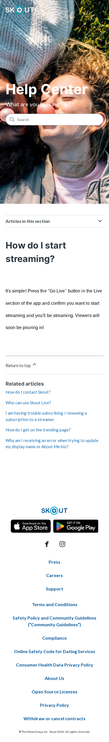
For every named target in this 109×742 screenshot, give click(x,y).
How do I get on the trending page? (38, 429)
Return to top (19, 365)
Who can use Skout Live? (28, 402)
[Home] (20, 10)
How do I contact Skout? (28, 391)
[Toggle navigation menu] (94, 10)
